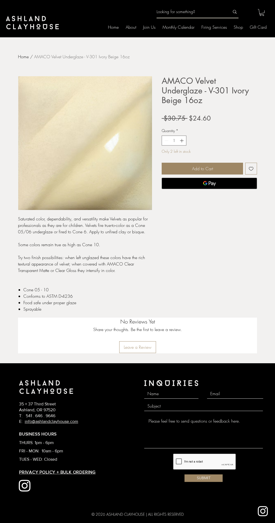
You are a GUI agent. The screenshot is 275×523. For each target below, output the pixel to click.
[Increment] (182, 140)
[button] (262, 12)
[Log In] (247, 12)
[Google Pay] (209, 183)
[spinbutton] (174, 140)
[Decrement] (165, 140)
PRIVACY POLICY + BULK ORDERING (57, 472)
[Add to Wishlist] (251, 169)
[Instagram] (263, 511)
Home (23, 57)
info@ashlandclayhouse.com (51, 421)
